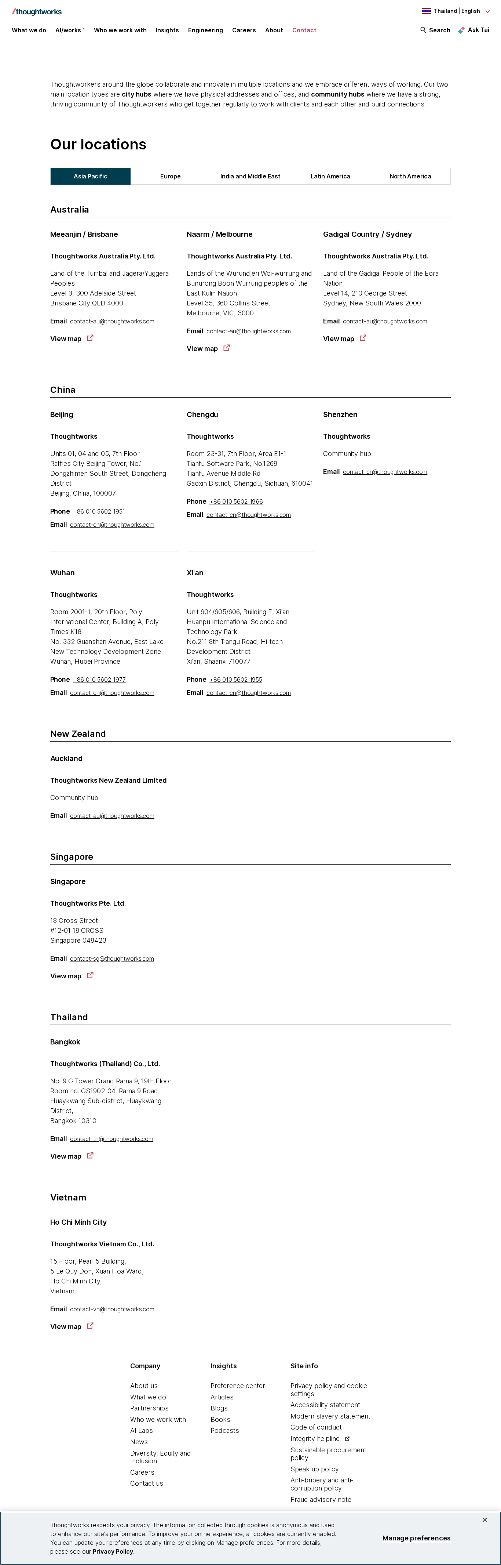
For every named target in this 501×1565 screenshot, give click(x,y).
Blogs (219, 1408)
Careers (142, 1472)
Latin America (330, 176)
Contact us (146, 1483)
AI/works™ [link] (70, 30)
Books (220, 1419)
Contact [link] (304, 30)
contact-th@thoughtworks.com (111, 1138)
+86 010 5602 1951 (99, 511)
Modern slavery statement (330, 1416)
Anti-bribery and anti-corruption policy (322, 1484)
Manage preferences (417, 1538)
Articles (222, 1397)
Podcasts (225, 1430)
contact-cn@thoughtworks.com (112, 524)
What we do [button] (29, 30)
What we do (148, 1397)
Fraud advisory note (320, 1499)
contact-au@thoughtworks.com (112, 321)
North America (410, 176)
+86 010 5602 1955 (235, 679)
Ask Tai (478, 29)
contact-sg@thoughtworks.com (112, 958)
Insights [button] (167, 30)
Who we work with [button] (120, 30)
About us (144, 1386)
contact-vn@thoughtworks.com (112, 1309)
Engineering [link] (205, 30)
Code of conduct (316, 1427)
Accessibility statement (325, 1405)
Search (439, 30)
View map (65, 339)
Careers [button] (244, 30)
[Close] (485, 1520)
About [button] (274, 30)
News (139, 1442)
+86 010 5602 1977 (99, 679)
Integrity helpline (315, 1438)
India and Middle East (250, 176)
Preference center (238, 1386)
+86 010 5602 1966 (236, 501)
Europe (170, 176)
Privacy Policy (113, 1551)
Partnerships (149, 1408)
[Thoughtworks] (37, 8)
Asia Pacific (90, 176)
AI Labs (141, 1430)
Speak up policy (314, 1469)
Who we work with (158, 1419)
